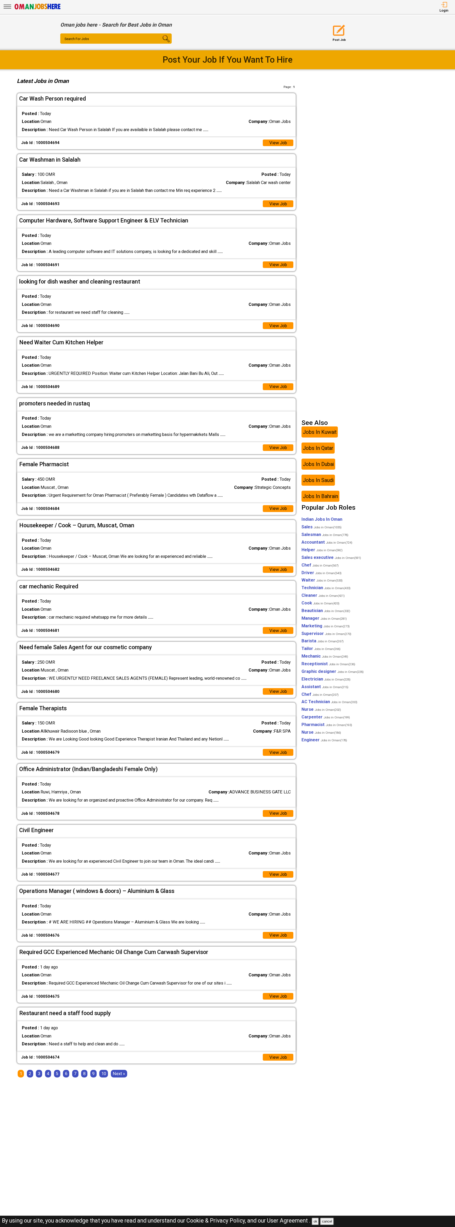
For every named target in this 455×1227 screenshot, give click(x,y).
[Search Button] (162, 43)
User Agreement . (288, 1220)
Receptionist (328, 663)
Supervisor (326, 633)
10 (103, 1073)
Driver (321, 572)
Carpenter (325, 716)
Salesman (324, 534)
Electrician (325, 679)
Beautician (325, 610)
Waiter (322, 580)
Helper (322, 549)
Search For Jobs (77, 39)
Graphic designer (332, 671)
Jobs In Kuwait (320, 432)
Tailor (320, 648)
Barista (322, 640)
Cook (320, 602)
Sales (321, 526)
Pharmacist (326, 724)
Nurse (321, 709)
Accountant (326, 542)
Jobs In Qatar (318, 448)
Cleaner (323, 595)
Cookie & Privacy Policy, (216, 1220)
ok (315, 1221)
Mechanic (324, 656)
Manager (324, 618)
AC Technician (329, 701)
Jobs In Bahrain (320, 496)
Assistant (324, 686)
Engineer (324, 739)
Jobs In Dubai (318, 464)
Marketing (325, 625)
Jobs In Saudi (318, 480)
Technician (325, 587)
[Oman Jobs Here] (37, 9)
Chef (320, 565)
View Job (278, 142)
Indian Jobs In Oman (321, 519)
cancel (327, 1221)
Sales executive (331, 557)
